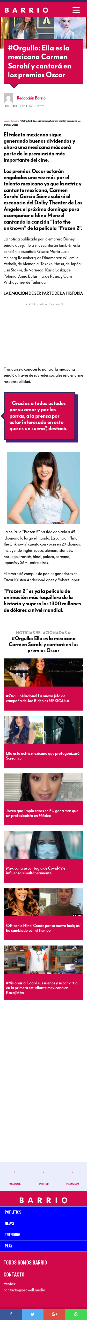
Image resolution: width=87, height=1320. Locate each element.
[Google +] (54, 1314)
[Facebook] (11, 1314)
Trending (15, 121)
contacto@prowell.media (24, 1290)
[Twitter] (33, 1314)
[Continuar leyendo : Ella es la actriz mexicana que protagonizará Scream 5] (43, 730)
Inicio (6, 121)
